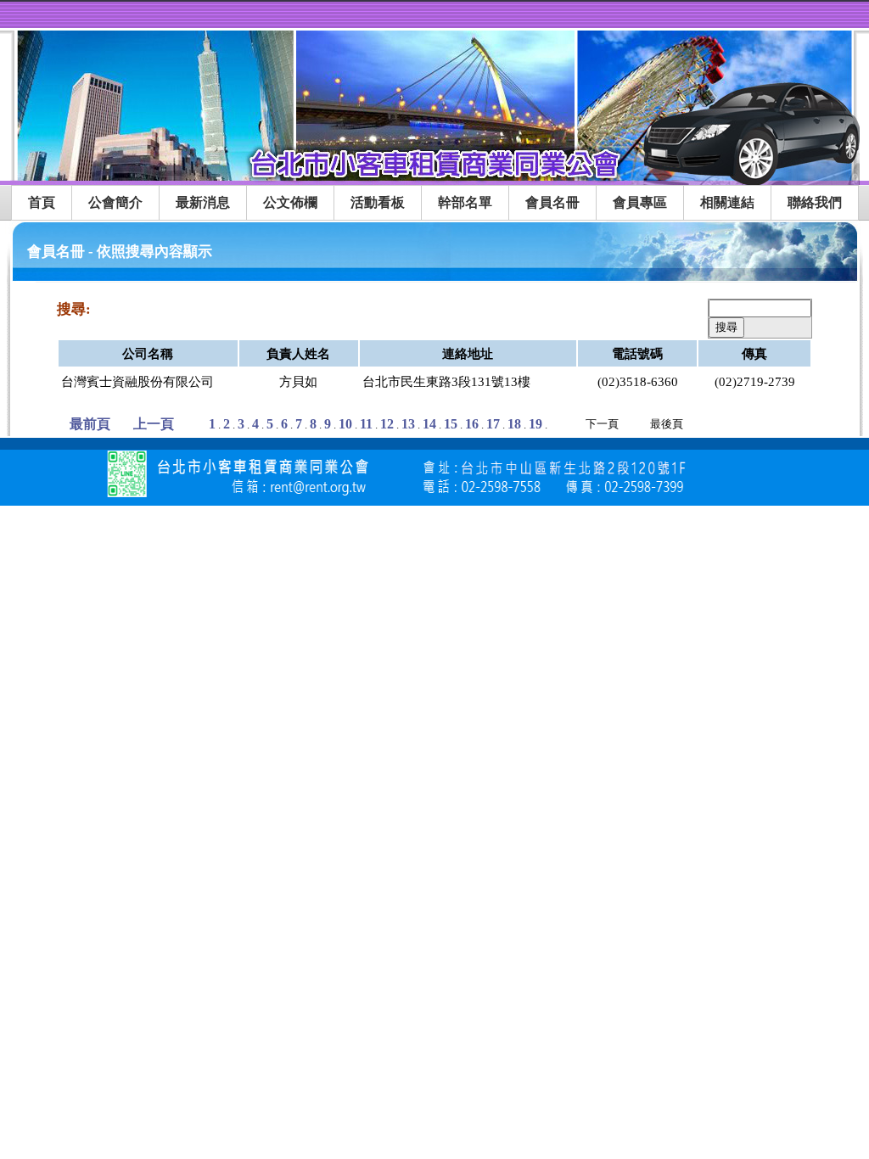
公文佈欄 (290, 202)
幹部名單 (465, 202)
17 (493, 424)
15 (450, 424)
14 (429, 424)
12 (387, 424)
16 (472, 424)
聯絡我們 (815, 202)
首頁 (41, 202)
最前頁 (90, 424)
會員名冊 (552, 202)
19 (535, 424)
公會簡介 (115, 202)
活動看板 (377, 202)
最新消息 (203, 202)
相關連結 (727, 202)
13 (408, 424)
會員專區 (640, 202)
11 (366, 424)
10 (345, 424)
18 (514, 424)
